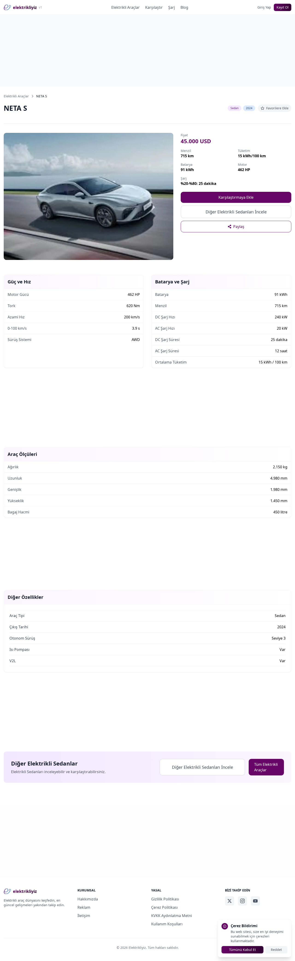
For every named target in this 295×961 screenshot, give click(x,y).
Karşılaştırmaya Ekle (236, 197)
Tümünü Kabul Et (242, 949)
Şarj (171, 7)
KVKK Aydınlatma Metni (171, 915)
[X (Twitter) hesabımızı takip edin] (229, 901)
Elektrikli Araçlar (125, 7)
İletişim (83, 915)
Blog (184, 7)
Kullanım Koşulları (167, 923)
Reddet (276, 949)
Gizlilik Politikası (165, 899)
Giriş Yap (264, 7)
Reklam (83, 907)
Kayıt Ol (283, 7)
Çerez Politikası (164, 907)
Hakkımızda (87, 899)
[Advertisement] (147, 50)
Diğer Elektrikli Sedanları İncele (236, 212)
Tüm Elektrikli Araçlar (266, 767)
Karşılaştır (154, 7)
